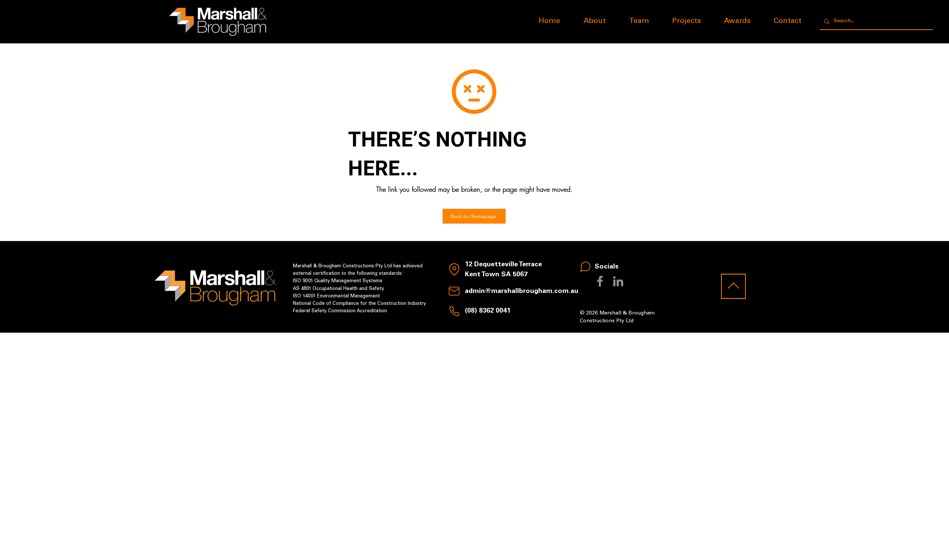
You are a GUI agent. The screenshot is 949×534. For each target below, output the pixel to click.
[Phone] (454, 311)
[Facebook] (600, 281)
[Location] (454, 269)
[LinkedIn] (618, 281)
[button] (686, 21)
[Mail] (454, 291)
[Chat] (585, 266)
